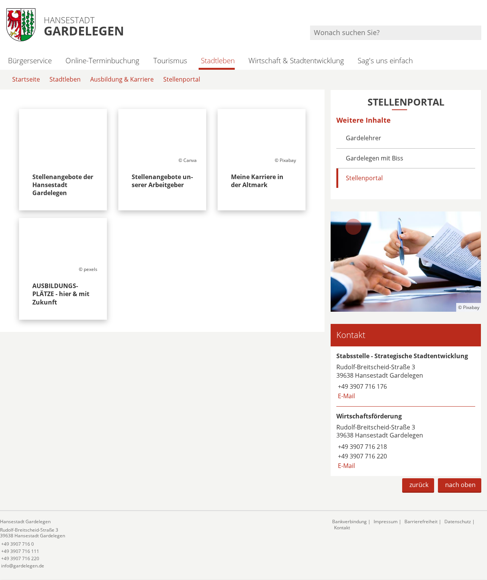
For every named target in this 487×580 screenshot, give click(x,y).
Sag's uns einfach (385, 60)
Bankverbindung (349, 521)
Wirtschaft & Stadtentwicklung (296, 60)
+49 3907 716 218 (361, 446)
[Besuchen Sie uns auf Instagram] (480, 15)
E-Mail (345, 396)
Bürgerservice (30, 60)
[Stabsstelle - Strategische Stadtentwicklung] (405, 376)
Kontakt (342, 527)
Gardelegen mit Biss (374, 158)
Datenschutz (457, 521)
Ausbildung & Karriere (122, 79)
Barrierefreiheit (421, 521)
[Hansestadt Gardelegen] (160, 544)
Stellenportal (181, 79)
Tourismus (170, 60)
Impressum (386, 521)
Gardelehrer (363, 138)
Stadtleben (218, 60)
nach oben (460, 485)
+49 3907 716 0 (17, 544)
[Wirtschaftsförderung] (405, 441)
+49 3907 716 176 (361, 386)
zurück (418, 485)
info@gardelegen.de (22, 565)
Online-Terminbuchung (102, 60)
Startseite (26, 79)
